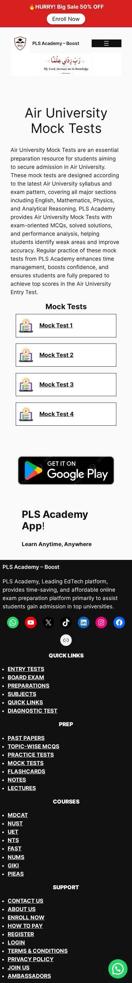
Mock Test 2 (56, 354)
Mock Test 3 (56, 384)
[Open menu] (106, 43)
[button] (118, 969)
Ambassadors (29, 976)
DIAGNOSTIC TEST (32, 711)
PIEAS (16, 874)
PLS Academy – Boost (55, 43)
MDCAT (18, 815)
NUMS (16, 857)
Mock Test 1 (56, 325)
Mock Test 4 (56, 413)
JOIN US (18, 967)
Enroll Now (66, 19)
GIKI (13, 865)
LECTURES (22, 788)
